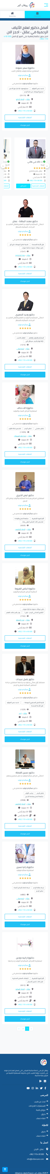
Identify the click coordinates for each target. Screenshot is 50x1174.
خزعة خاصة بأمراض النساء (22, 887)
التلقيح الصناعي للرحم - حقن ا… (33, 612)
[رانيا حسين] (25, 853)
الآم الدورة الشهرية (38, 518)
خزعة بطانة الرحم (38, 887)
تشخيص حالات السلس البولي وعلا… (32, 521)
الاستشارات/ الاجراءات (37, 1106)
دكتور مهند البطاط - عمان (25, 221)
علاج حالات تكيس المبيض (35, 981)
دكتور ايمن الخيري (25, 495)
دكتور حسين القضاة (25, 772)
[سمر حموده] (25, 54)
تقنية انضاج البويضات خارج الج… (18, 244)
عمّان (28, 99)
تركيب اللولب (29, 793)
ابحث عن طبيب (40, 1101)
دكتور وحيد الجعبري (25, 314)
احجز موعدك (25, 125)
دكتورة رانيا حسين (25, 867)
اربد (20, 713)
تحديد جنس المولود (38, 88)
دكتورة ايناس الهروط (25, 588)
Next (3, 165)
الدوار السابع (20, 989)
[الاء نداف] (25, 394)
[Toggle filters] (5, 1169)
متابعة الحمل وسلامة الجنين (34, 796)
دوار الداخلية (20, 255)
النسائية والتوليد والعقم (36, 337)
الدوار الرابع (20, 99)
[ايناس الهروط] (25, 574)
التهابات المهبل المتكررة (20, 978)
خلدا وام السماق (20, 436)
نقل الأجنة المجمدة (38, 244)
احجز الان (32, 185)
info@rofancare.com (35, 1159)
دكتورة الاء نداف (25, 408)
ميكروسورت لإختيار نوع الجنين (18, 88)
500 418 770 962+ (24, 110)
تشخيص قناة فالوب (15, 428)
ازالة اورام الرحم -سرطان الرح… (34, 341)
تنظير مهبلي (39, 428)
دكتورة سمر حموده (25, 68)
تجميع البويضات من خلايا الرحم (33, 91)
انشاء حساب (41, 1118)
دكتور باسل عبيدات (25, 679)
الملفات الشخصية (25, 117)
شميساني (20, 348)
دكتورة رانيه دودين (25, 958)
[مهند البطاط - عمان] (25, 207)
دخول (43, 1114)
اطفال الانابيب (21, 337)
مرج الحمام (20, 620)
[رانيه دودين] (25, 944)
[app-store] (45, 1081)
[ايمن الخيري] (25, 481)
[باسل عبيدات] (25, 665)
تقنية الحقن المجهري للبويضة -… (33, 702)
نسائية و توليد (23, 75)
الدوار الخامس (20, 529)
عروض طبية (41, 1110)
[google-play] (40, 1081)
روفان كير (23, 5)
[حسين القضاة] (25, 758)
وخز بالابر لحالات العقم (13, 612)
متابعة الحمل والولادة (21, 518)
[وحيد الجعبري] (25, 300)
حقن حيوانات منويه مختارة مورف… (32, 247)
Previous (46, 165)
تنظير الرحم (28, 428)
